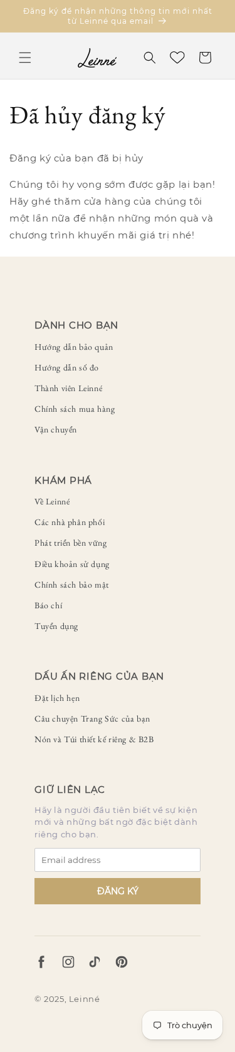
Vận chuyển (55, 429)
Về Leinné (52, 501)
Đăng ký (117, 891)
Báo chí (48, 605)
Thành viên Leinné (68, 388)
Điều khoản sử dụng (72, 563)
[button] (25, 57)
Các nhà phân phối (69, 522)
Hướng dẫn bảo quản (73, 346)
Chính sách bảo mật (71, 584)
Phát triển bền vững (70, 542)
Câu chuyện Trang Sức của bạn (92, 718)
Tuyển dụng (56, 625)
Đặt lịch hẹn (57, 697)
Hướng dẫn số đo (66, 367)
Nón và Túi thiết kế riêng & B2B (94, 739)
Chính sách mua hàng (74, 408)
